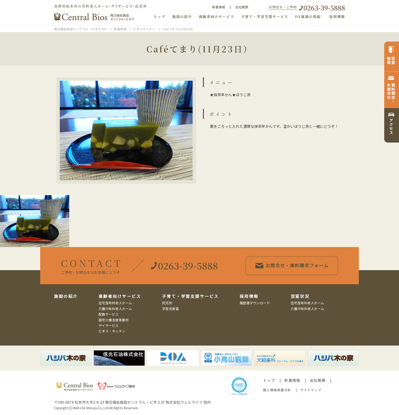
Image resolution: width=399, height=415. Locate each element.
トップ (159, 16)
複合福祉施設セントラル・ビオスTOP (80, 29)
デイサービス (109, 325)
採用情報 (337, 16)
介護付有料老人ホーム (115, 308)
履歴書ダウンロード (255, 302)
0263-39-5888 (324, 7)
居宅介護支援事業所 (114, 319)
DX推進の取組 (308, 16)
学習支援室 (170, 308)
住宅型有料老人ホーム (115, 302)
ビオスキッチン (144, 29)
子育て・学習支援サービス (264, 16)
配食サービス (109, 314)
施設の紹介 (182, 16)
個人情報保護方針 (277, 390)
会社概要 (241, 7)
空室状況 (300, 296)
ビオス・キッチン (112, 330)
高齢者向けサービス (216, 16)
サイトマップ (310, 390)
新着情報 (218, 7)
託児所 (167, 302)
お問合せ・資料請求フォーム (297, 265)
